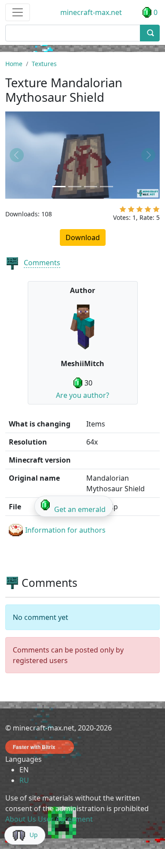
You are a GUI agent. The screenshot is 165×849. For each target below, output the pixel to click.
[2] (131, 211)
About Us (20, 819)
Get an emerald (80, 509)
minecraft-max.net (91, 12)
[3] (139, 211)
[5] (156, 211)
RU (24, 780)
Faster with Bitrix (34, 747)
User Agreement (65, 819)
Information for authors (65, 530)
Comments (42, 262)
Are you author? (82, 395)
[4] (147, 211)
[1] (122, 211)
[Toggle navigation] (17, 12)
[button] (17, 154)
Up (33, 834)
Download (83, 237)
